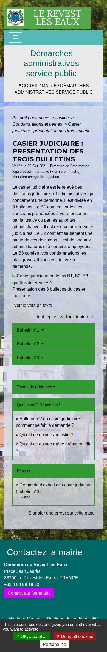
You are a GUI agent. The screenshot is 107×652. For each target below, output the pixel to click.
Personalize (54, 644)
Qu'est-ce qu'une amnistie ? (46, 434)
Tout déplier (80, 316)
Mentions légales (24, 619)
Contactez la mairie (45, 552)
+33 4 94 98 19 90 (21, 584)
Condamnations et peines (37, 124)
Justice (62, 117)
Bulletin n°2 (28, 344)
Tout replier (50, 316)
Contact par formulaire (29, 593)
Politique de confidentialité (73, 619)
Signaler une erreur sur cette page (62, 513)
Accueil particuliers (31, 117)
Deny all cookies (76, 636)
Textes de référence (34, 386)
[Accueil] (47, 15)
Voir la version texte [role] (33, 305)
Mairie (49, 85)
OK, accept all (33, 636)
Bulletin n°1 (28, 330)
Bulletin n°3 (28, 357)
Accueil (28, 85)
